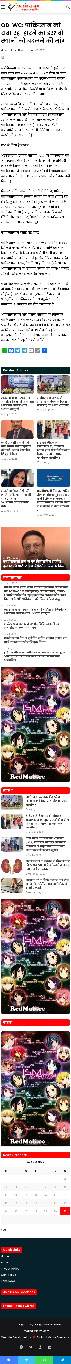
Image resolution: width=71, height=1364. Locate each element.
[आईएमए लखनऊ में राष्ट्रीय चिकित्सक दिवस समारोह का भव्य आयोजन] (53, 384)
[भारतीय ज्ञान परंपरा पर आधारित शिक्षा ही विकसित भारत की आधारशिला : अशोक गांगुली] (17, 384)
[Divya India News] (23, 7)
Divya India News (14, 50)
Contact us (8, 1275)
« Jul (3, 1230)
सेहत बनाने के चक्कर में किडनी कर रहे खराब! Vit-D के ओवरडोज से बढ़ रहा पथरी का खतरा (48, 865)
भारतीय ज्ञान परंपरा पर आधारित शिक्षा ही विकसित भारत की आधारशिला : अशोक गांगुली (17, 403)
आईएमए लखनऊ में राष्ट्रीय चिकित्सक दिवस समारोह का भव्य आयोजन (53, 401)
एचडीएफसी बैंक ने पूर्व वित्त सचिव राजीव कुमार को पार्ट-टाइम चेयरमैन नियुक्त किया (16, 448)
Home (5, 1256)
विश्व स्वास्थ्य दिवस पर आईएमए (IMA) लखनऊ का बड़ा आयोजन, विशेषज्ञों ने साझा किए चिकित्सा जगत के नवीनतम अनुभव (46, 844)
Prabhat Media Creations (52, 1337)
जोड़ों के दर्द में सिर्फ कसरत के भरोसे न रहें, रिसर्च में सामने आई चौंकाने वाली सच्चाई (47, 884)
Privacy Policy (10, 1269)
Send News (8, 1281)
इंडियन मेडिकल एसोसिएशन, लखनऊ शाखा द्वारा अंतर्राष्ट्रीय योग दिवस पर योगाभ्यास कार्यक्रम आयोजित (53, 450)
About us (7, 1262)
